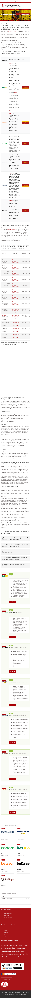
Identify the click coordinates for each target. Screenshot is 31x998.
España (11, 906)
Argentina (6, 932)
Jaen (15, 896)
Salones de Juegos (8, 913)
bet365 (15, 92)
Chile (5, 936)
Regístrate (25, 87)
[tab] (15, 538)
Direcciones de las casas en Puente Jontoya (15, 261)
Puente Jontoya (21, 576)
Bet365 (11, 64)
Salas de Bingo (7, 915)
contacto (12, 525)
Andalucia (16, 906)
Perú (5, 934)
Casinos (6, 919)
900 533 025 (26, 956)
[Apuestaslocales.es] (11, 6)
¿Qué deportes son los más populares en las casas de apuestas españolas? (14, 558)
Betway (11, 200)
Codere (11, 135)
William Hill (11, 173)
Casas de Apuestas (5, 906)
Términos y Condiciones (20, 994)
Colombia (6, 930)
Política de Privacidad (9, 994)
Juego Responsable (13, 996)
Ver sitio (12, 602)
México (5, 928)
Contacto (20, 996)
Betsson (11, 113)
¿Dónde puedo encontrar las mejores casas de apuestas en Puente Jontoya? (15, 538)
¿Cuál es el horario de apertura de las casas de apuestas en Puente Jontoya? (15, 545)
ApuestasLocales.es (13, 31)
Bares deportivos (8, 917)
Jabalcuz (15, 901)
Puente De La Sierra (15, 898)
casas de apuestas (11, 229)
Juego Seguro (5, 956)
